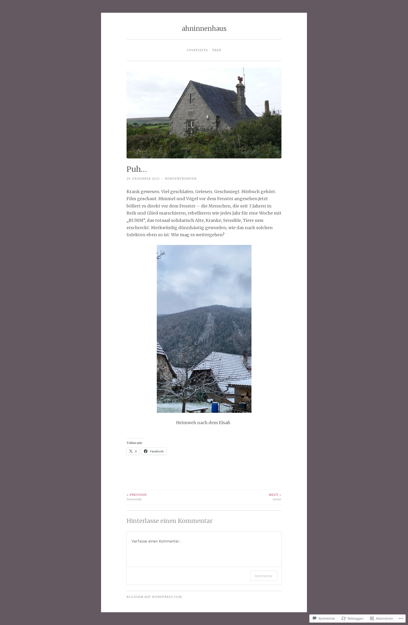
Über (216, 50)
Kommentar (263, 576)
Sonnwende (137, 497)
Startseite (197, 50)
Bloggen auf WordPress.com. (155, 597)
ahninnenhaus (204, 29)
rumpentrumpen (180, 178)
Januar (275, 497)
